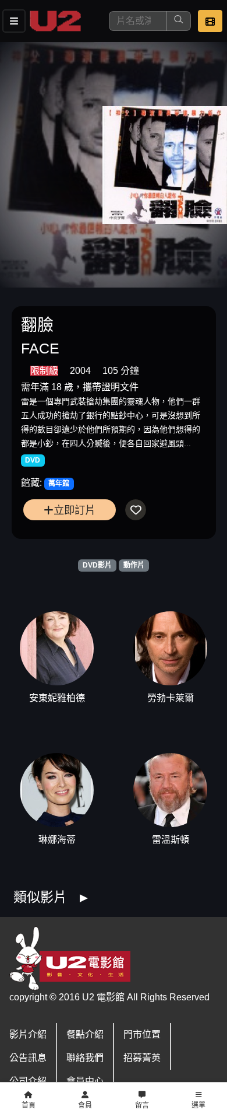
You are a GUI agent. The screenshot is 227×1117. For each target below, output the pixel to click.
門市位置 (142, 1034)
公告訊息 (28, 1058)
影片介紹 (28, 1034)
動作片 (133, 565)
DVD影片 (97, 565)
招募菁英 (142, 1058)
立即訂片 (74, 510)
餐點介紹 (85, 1034)
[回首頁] (55, 21)
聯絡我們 (85, 1058)
